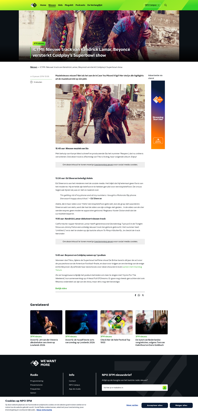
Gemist (33, 393)
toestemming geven (103, 165)
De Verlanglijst (94, 5)
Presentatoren (36, 385)
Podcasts (80, 5)
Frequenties (35, 389)
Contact (72, 381)
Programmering (36, 381)
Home (43, 5)
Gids (60, 5)
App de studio (75, 389)
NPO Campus (151, 5)
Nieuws (52, 5)
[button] (165, 5)
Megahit (69, 5)
